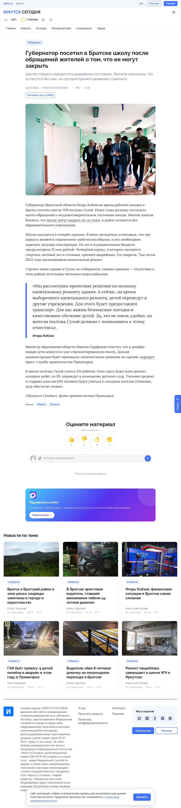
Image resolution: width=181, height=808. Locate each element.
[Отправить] (148, 458)
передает (147, 357)
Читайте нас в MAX (40, 95)
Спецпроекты (84, 28)
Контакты (118, 708)
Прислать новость (90, 714)
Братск (20, 3)
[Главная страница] (22, 12)
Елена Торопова (16, 608)
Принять (142, 797)
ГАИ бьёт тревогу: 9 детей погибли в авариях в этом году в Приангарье (30, 672)
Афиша (101, 28)
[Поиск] (51, 19)
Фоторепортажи (61, 28)
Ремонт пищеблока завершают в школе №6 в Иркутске (147, 672)
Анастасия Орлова (55, 87)
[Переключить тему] (43, 19)
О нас (82, 708)
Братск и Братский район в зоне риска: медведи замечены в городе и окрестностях (30, 596)
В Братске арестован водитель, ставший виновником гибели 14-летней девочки (86, 596)
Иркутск (8, 3)
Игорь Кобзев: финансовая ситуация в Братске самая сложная (148, 593)
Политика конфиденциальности (92, 721)
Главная (11, 28)
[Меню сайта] (173, 12)
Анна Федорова (16, 683)
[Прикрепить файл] (40, 458)
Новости (26, 28)
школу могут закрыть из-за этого (73, 220)
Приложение (143, 730)
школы (55, 404)
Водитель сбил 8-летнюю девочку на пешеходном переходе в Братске (88, 672)
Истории (41, 28)
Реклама (118, 714)
